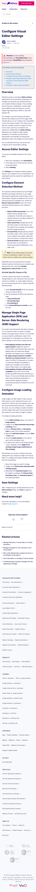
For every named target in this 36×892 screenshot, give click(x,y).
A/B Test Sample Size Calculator (11, 778)
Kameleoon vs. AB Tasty (9, 713)
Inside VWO (5, 745)
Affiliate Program (17, 830)
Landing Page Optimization (10, 613)
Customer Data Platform (9, 592)
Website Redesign (23, 645)
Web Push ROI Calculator (9, 788)
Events (18, 740)
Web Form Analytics (24, 634)
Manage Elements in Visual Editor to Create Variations (17, 543)
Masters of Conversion (18, 745)
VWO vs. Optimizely (8, 678)
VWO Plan (17, 666)
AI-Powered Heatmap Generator (11, 803)
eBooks (4, 740)
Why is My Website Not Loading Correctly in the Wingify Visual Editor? (18, 554)
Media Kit (21, 825)
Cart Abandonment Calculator (10, 793)
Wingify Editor (13, 9)
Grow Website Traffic (8, 608)
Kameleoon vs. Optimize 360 (10, 718)
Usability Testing (20, 629)
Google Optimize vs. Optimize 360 (12, 698)
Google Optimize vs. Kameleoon (11, 703)
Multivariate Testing (23, 618)
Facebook (3, 48)
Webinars (11, 740)
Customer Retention (8, 603)
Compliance (17, 877)
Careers (14, 825)
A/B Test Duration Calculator (10, 783)
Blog (3, 735)
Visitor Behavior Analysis (9, 634)
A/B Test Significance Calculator (11, 773)
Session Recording (7, 629)
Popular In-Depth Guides (9, 750)
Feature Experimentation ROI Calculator (13, 798)
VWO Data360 (26, 661)
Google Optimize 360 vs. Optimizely (12, 688)
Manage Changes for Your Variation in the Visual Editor (17, 549)
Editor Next (24, 9)
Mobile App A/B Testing (9, 618)
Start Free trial (26, 3)
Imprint (16, 879)
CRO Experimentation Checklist (11, 808)
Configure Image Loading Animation (18, 85)
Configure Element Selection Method (18, 76)
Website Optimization (21, 640)
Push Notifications (7, 624)
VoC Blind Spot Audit (20, 813)
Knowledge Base (7, 762)
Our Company (6, 825)
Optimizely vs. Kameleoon (9, 708)
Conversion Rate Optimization (10, 587)
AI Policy (10, 879)
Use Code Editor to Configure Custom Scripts (18, 558)
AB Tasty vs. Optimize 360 (9, 723)
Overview (9, 72)
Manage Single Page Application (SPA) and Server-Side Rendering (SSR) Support (18, 81)
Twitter (6, 48)
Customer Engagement (24, 592)
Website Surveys (7, 650)
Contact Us (27, 830)
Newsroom (5, 835)
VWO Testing (6, 661)
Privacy (4, 879)
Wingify (4, 9)
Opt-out (22, 879)
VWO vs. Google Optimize (23, 678)
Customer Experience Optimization (12, 597)
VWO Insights (16, 661)
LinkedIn (8, 48)
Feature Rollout (20, 603)
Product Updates (12, 735)
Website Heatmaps (7, 640)
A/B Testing (5, 582)
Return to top (6, 527)
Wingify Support (12, 504)
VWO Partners (6, 830)
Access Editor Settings (13, 74)
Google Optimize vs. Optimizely (11, 683)
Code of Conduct (27, 877)
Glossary (24, 740)
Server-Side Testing (20, 624)
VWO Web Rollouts (27, 666)
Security (10, 877)
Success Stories (24, 735)
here (8, 62)
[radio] (14, 519)
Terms (4, 877)
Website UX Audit (7, 813)
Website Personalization (9, 645)
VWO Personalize (7, 666)
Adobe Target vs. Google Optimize (12, 693)
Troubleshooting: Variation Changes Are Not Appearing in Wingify (18, 563)
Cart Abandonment (16, 582)
